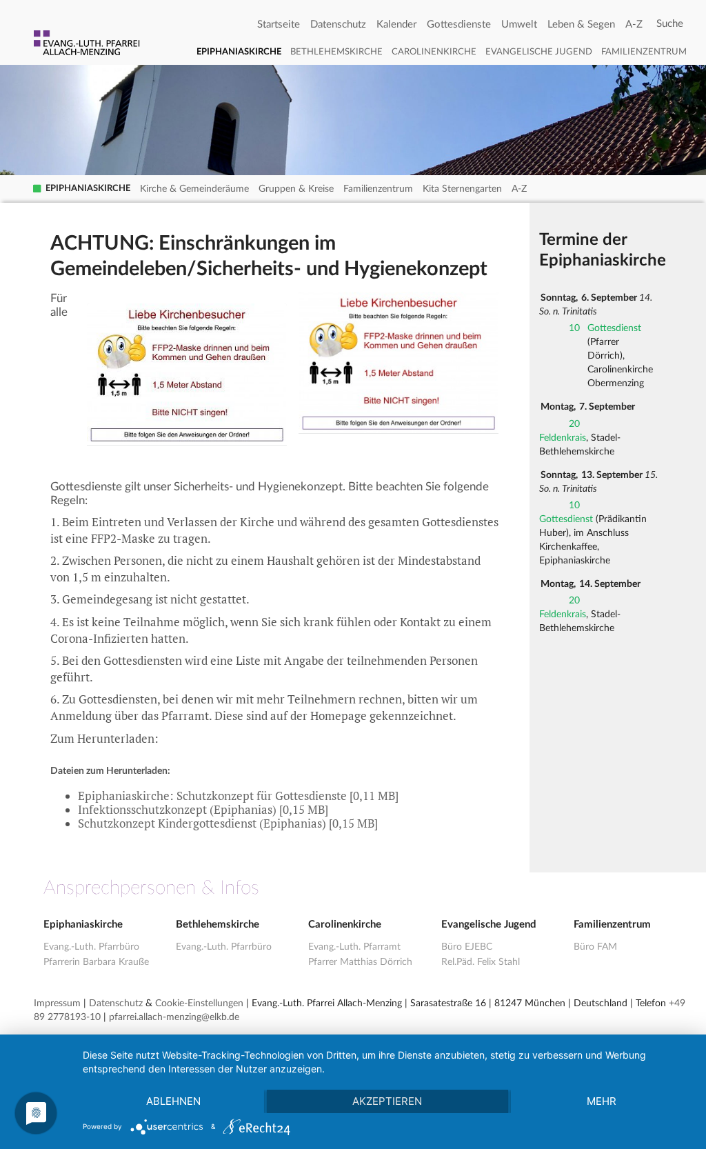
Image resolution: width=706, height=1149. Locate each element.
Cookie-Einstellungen (199, 1003)
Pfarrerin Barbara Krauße (96, 962)
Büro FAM (595, 947)
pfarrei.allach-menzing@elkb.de (174, 1017)
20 (574, 424)
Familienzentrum (644, 52)
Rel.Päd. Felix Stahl (480, 962)
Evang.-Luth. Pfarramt (354, 947)
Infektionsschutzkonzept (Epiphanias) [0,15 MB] (203, 809)
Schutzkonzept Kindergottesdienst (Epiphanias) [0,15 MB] (228, 823)
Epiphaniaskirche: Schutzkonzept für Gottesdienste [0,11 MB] (238, 795)
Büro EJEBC (466, 947)
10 (574, 328)
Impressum (57, 1003)
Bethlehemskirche (336, 52)
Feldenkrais (562, 438)
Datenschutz (338, 24)
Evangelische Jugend (538, 52)
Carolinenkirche (434, 52)
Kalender (396, 24)
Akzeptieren (387, 1101)
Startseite (278, 24)
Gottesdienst (614, 328)
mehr (601, 1101)
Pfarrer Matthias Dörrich (360, 962)
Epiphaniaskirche (238, 52)
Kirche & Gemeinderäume (194, 189)
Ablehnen (173, 1101)
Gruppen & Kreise (296, 189)
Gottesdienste (459, 24)
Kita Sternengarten (462, 189)
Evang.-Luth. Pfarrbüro (91, 947)
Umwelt (519, 24)
